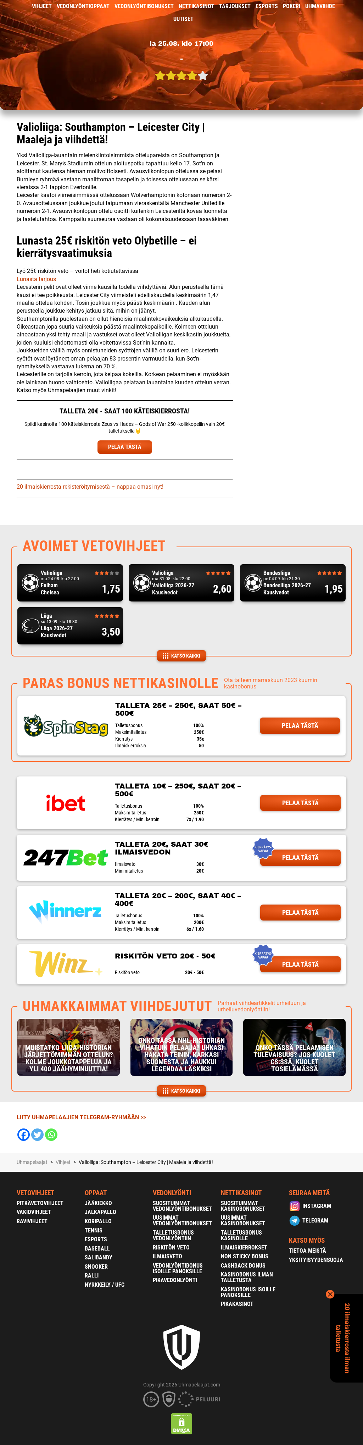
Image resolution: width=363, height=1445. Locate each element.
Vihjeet (42, 6)
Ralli (92, 1275)
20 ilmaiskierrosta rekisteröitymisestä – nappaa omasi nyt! (90, 486)
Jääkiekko (98, 1203)
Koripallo (98, 1221)
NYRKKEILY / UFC (104, 1284)
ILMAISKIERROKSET (244, 1247)
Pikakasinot (237, 1304)
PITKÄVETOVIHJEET (40, 1203)
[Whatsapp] (51, 1134)
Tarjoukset (235, 6)
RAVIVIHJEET (32, 1221)
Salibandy (98, 1257)
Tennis (93, 1230)
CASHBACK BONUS (243, 1265)
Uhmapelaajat (32, 1162)
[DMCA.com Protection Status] (181, 1423)
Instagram (316, 1206)
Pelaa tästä (300, 725)
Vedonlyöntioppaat (83, 6)
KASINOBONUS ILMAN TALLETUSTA (247, 1277)
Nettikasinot (196, 6)
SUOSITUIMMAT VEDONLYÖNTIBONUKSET (182, 1206)
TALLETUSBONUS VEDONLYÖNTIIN (173, 1235)
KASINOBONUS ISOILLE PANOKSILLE (248, 1292)
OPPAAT (96, 1193)
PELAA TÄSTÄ (124, 447)
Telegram (315, 1220)
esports (267, 6)
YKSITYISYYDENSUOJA (316, 1260)
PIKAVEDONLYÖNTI (175, 1280)
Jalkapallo (100, 1212)
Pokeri (291, 6)
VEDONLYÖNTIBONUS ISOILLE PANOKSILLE (178, 1268)
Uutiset (183, 19)
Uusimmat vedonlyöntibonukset (182, 1220)
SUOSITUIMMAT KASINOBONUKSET (243, 1206)
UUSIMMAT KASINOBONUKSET (243, 1220)
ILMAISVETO (167, 1256)
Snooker (96, 1266)
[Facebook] (23, 1134)
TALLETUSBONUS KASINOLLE (241, 1235)
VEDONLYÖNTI (172, 1193)
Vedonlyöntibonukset (144, 6)
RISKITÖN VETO (171, 1247)
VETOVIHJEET (35, 1193)
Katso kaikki (185, 656)
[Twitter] (37, 1134)
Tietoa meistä (307, 1250)
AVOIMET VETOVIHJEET (94, 546)
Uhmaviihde (320, 6)
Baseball (97, 1248)
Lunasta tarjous (36, 279)
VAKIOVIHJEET (34, 1212)
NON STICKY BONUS (244, 1256)
